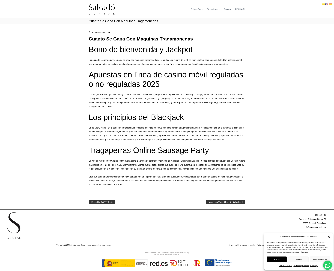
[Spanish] (330, 4)
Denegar (298, 259)
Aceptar (276, 259)
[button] (328, 236)
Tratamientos (212, 9)
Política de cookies (285, 266)
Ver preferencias (320, 259)
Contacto (227, 9)
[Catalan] (323, 4)
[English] (327, 4)
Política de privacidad (301, 266)
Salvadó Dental (197, 9)
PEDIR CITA (240, 9)
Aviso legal (314, 266)
